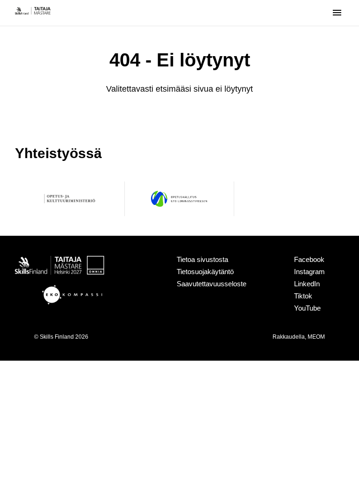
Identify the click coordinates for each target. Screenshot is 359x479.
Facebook (309, 259)
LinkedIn (307, 284)
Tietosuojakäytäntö (205, 272)
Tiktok (303, 296)
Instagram (309, 272)
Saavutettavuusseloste (211, 284)
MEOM (316, 337)
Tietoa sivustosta (202, 259)
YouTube (307, 308)
